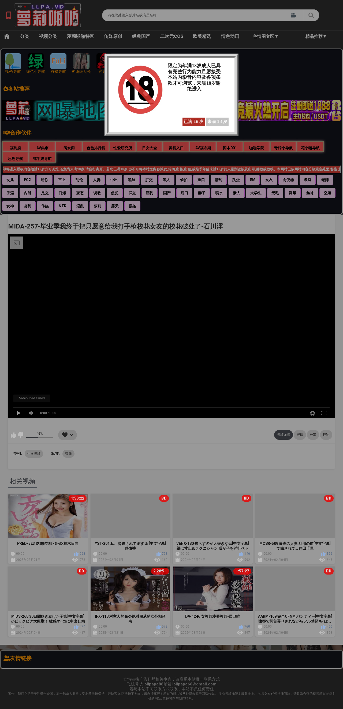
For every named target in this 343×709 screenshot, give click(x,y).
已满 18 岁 (194, 121)
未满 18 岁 (217, 121)
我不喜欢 (20, 435)
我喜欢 (13, 435)
